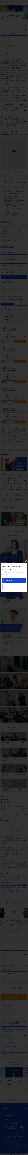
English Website (7, 580)
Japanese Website (8, 587)
